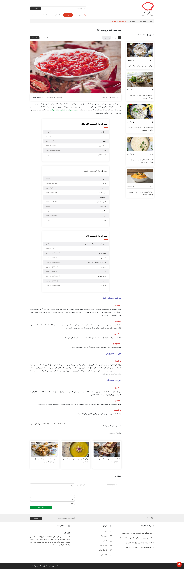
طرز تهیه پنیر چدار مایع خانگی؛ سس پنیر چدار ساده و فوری (141, 193)
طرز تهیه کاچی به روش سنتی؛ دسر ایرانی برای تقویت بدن (76, 460)
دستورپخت (68, 15)
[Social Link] (148, 518)
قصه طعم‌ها (57, 15)
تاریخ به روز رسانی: (116, 426)
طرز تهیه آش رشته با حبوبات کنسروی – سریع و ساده (137, 533)
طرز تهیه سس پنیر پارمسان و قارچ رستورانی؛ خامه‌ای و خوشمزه (140, 128)
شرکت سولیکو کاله (37, 566)
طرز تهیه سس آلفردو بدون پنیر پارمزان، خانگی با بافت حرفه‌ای (142, 161)
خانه (85, 15)
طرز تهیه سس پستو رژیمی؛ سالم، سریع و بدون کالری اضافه (141, 96)
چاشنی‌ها (132, 21)
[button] (179, 564)
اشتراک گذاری (61, 424)
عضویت (36, 518)
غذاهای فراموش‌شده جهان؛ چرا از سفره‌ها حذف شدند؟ (136, 538)
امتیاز (120, 485)
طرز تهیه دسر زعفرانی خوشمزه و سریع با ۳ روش (138, 547)
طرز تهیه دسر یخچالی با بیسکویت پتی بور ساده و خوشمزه (108, 460)
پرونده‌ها (78, 15)
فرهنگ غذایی (45, 15)
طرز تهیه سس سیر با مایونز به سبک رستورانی (140, 66)
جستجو (36, 8)
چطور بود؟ (46, 424)
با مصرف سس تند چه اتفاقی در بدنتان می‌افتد (64, 110)
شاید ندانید (34, 15)
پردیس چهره (106, 38)
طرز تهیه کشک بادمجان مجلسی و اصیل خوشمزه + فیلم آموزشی (46, 460)
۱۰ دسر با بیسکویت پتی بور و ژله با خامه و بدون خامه (137, 542)
